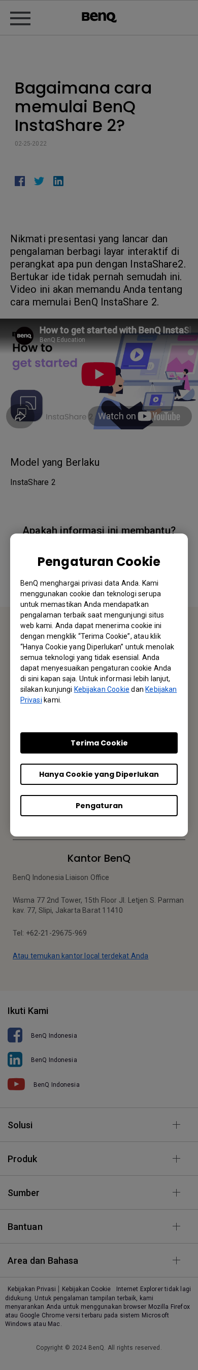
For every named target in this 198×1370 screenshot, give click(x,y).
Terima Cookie (99, 743)
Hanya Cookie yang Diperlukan (99, 774)
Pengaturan (99, 806)
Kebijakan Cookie (101, 689)
